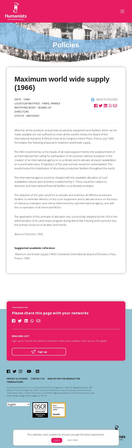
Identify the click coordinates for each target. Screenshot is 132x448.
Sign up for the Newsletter (63, 378)
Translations (15, 382)
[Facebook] (8, 371)
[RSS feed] (37, 371)
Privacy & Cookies (17, 378)
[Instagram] (20, 371)
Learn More (72, 440)
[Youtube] (29, 371)
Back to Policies (107, 99)
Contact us (37, 378)
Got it (56, 440)
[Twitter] (14, 371)
